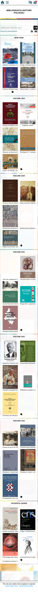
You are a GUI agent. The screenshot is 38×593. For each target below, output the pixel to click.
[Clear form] (31, 31)
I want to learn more (11, 586)
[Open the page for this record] (11, 52)
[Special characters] (35, 31)
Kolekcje (14, 31)
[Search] (35, 28)
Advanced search (6, 31)
